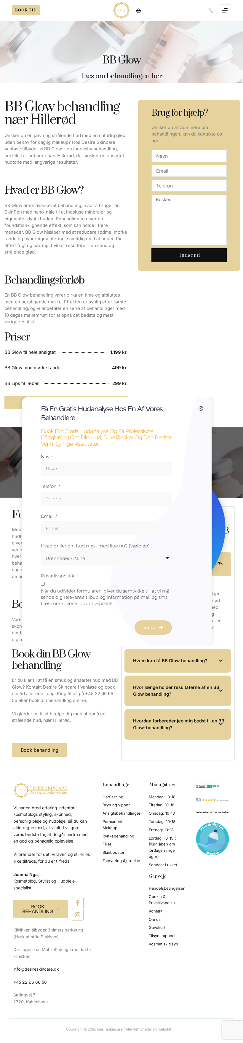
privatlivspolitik (96, 603)
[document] (121, 521)
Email (48, 516)
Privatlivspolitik (58, 576)
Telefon (49, 486)
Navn (46, 456)
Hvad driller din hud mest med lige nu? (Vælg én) (95, 546)
